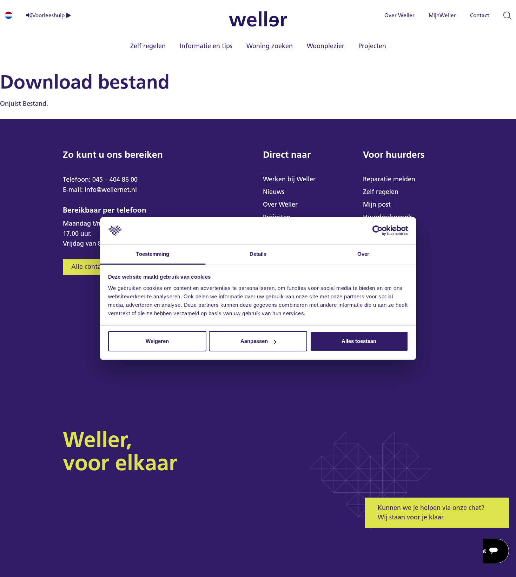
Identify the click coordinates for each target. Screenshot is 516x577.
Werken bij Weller (289, 179)
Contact (479, 15)
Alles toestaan (359, 341)
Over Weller (399, 15)
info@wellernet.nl (111, 190)
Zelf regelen (148, 46)
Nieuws (273, 192)
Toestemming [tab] (152, 254)
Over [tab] (363, 254)
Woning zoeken (269, 46)
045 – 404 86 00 (115, 179)
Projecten (372, 46)
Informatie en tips (206, 46)
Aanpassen (254, 341)
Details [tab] (258, 254)
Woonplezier (325, 46)
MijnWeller (442, 15)
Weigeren (157, 341)
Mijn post (377, 204)
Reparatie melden (389, 179)
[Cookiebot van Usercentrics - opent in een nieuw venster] (377, 231)
